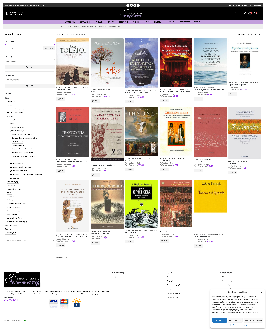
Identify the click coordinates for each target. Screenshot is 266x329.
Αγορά (62, 98)
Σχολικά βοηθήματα (13, 207)
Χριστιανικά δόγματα (16, 163)
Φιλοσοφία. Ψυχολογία (14, 218)
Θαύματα (162, 158)
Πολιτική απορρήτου (243, 325)
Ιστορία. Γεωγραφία (13, 182)
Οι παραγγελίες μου (228, 281)
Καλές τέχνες (11, 185)
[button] (262, 292)
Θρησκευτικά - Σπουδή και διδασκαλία (24, 156)
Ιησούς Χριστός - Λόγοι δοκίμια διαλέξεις (156, 158)
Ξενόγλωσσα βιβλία (11, 225)
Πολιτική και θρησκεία (151, 90)
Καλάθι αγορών (227, 289)
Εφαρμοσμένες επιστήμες (15, 112)
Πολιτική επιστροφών (174, 285)
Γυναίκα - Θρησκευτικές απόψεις (22, 134)
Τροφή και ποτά (12, 214)
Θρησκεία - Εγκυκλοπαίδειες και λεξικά (24, 138)
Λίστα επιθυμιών (227, 285)
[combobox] (30, 240)
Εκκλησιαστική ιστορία (17, 127)
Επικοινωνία (256, 5)
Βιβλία (7, 98)
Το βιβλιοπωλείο (119, 277)
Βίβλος (12, 123)
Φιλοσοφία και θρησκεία (151, 230)
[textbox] (30, 61)
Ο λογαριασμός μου (228, 277)
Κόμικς (147, 22)
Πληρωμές (170, 281)
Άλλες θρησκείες (15, 120)
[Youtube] (131, 5)
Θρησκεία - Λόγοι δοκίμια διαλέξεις (66, 87)
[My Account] (245, 13)
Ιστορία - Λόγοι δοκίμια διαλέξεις (120, 164)
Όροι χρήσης (171, 289)
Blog (115, 285)
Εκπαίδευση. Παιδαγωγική (15, 109)
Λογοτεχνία (70, 22)
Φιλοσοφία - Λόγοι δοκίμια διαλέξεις (86, 87)
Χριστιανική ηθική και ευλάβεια (19, 171)
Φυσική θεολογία (15, 160)
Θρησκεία (10, 116)
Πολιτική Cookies (230, 325)
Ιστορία (111, 22)
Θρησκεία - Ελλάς (17, 142)
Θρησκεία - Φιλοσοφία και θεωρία (22, 152)
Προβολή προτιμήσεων (253, 320)
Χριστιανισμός (14, 178)
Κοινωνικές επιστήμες (14, 189)
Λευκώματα (185, 22)
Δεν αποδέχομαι (235, 320)
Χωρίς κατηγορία (10, 233)
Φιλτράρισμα (49, 48)
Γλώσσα (9, 105)
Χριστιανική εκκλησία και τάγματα (20, 167)
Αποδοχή (219, 320)
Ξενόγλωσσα (171, 22)
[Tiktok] (138, 5)
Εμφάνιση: (241, 34)
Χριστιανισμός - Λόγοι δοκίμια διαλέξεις (191, 89)
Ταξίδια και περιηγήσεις (14, 211)
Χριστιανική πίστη (219, 234)
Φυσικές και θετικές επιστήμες (17, 222)
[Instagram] (134, 5)
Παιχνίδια (198, 22)
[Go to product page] (72, 61)
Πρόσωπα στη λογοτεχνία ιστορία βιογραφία (192, 230)
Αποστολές (170, 277)
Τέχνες (136, 22)
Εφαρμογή (29, 67)
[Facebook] (127, 5)
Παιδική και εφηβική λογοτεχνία (17, 203)
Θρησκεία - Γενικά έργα (17, 131)
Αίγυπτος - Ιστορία (61, 234)
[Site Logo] (130, 14)
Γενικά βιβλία (11, 101)
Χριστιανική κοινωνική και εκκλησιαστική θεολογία (26, 174)
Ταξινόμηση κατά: (62, 34)
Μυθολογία (10, 200)
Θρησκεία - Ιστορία (72, 234)
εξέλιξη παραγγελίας (239, 5)
